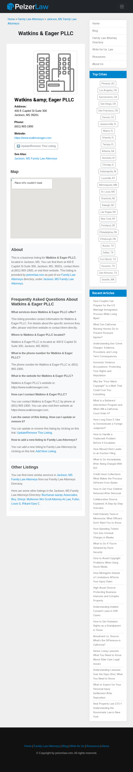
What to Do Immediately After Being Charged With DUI (107, 464)
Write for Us (77, 746)
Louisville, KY (108, 178)
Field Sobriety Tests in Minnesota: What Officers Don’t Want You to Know (107, 518)
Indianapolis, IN (108, 171)
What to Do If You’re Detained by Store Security (105, 548)
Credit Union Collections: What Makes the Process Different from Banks (107, 478)
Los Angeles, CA (108, 90)
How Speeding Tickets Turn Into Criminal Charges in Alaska (106, 533)
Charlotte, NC (108, 198)
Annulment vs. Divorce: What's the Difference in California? (107, 641)
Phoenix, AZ (108, 83)
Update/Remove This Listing (34, 432)
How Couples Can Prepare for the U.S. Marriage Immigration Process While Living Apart (105, 310)
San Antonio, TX (108, 272)
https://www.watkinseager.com (32, 137)
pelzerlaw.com (35, 274)
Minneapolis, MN (108, 185)
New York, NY (108, 218)
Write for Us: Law (102, 49)
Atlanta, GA (108, 151)
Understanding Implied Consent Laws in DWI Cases (105, 611)
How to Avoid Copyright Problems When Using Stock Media (106, 563)
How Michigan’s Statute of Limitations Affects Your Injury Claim (106, 577)
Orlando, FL (108, 137)
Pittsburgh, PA (108, 239)
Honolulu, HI (108, 158)
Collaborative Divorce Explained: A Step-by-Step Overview (108, 504)
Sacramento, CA (108, 97)
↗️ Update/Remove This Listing (36, 146)
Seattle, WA (108, 279)
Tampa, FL (108, 144)
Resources (98, 56)
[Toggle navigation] (122, 6)
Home (11, 19)
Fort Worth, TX (108, 259)
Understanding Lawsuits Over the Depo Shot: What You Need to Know (108, 674)
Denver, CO (108, 117)
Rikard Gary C (31, 503)
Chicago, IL (108, 164)
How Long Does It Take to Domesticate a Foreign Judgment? (107, 424)
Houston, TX (108, 266)
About (105, 746)
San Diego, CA (108, 103)
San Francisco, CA (108, 110)
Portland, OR (108, 225)
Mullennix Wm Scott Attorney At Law (49, 499)
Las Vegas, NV (108, 212)
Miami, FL (108, 130)
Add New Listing (46, 451)
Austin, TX (108, 245)
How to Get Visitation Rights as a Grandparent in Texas (107, 626)
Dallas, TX (108, 252)
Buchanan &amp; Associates (59, 494)
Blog (95, 30)
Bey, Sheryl (18, 499)
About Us (97, 64)
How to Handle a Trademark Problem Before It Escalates (104, 439)
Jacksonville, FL (108, 124)
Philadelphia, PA (108, 232)
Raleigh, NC (108, 205)
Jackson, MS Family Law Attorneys (35, 158)
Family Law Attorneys (31, 19)
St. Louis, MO (108, 191)
